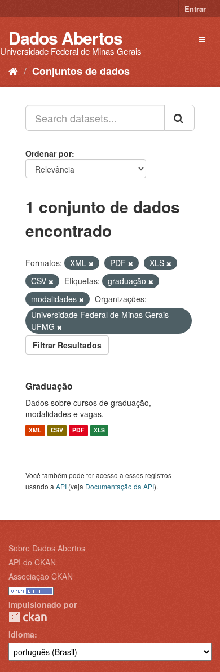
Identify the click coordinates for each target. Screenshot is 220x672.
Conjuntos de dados (81, 71)
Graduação (49, 385)
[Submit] (179, 118)
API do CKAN (32, 562)
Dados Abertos (65, 37)
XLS (99, 430)
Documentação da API (119, 486)
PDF (78, 430)
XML (35, 430)
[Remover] (91, 263)
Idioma (21, 634)
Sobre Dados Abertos (46, 548)
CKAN (27, 617)
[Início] (13, 70)
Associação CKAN (40, 576)
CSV (57, 430)
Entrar (195, 8)
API (61, 486)
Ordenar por (48, 153)
